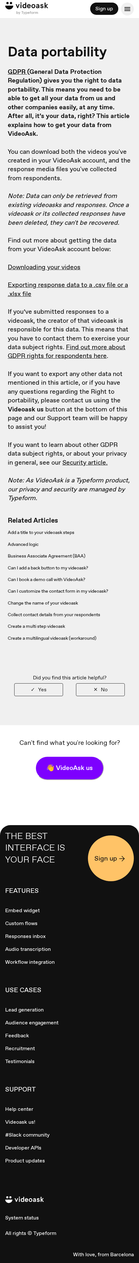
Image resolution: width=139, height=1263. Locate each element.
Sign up (104, 8)
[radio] (38, 689)
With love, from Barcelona (103, 1254)
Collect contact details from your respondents (54, 614)
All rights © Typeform (30, 1233)
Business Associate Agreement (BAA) (46, 556)
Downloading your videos (44, 267)
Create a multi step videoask (36, 626)
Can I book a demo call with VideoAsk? (46, 579)
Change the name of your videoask (43, 603)
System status (22, 1217)
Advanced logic (23, 544)
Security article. (85, 462)
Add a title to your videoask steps (41, 532)
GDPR (17, 71)
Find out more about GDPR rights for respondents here (66, 351)
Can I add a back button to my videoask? (48, 568)
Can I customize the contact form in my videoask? (58, 591)
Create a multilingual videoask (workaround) (52, 638)
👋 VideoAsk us (69, 768)
